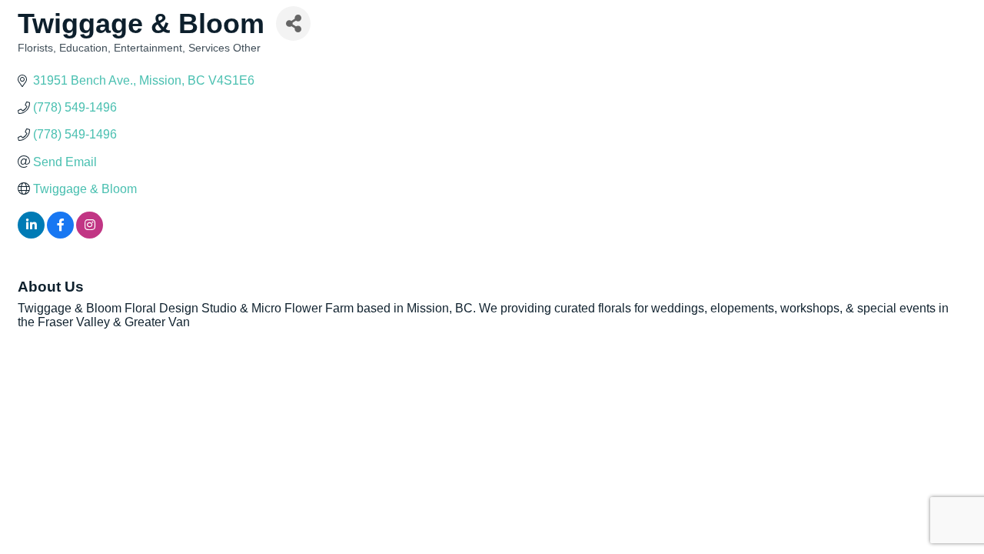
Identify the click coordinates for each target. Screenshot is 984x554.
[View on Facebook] (60, 234)
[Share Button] (293, 23)
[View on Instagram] (89, 234)
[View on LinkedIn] (31, 234)
